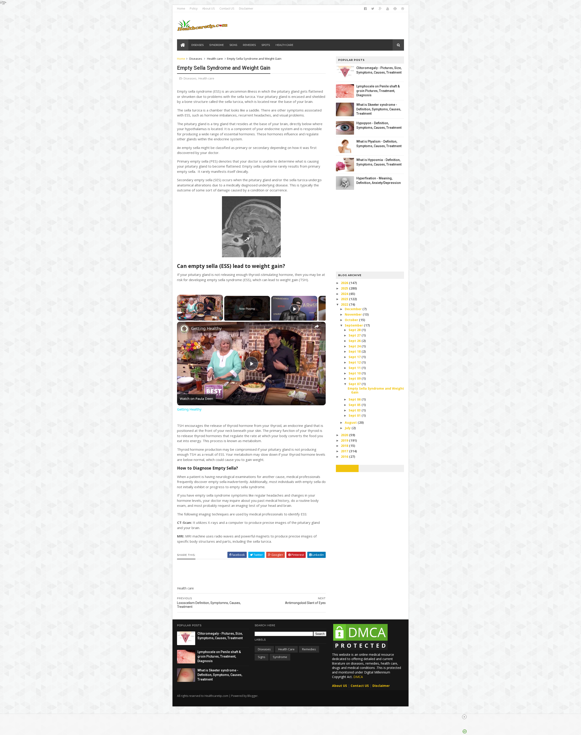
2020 (345, 435)
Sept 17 (355, 357)
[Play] (179, 318)
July (348, 428)
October (352, 320)
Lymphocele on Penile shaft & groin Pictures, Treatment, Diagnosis (378, 90)
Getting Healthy (206, 328)
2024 (345, 294)
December (353, 309)
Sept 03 (355, 410)
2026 (345, 283)
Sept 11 (355, 368)
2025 (345, 288)
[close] (464, 717)
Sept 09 (355, 378)
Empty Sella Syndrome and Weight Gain (376, 390)
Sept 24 (355, 346)
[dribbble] (402, 8)
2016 (345, 456)
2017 (345, 451)
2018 (345, 445)
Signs (261, 657)
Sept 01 (355, 415)
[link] (184, 329)
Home (181, 8)
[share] (317, 326)
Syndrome (280, 657)
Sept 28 (355, 330)
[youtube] (387, 8)
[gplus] (380, 8)
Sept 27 (355, 335)
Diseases (195, 59)
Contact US (226, 8)
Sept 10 (355, 373)
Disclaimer (246, 8)
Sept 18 (355, 351)
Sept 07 (355, 384)
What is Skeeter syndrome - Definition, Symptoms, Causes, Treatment (378, 109)
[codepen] (395, 8)
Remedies (309, 649)
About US (208, 8)
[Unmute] (185, 318)
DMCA (358, 677)
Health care (215, 59)
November (354, 314)
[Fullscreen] (220, 318)
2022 (345, 304)
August (351, 422)
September (354, 325)
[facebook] (365, 8)
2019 (345, 440)
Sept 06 (355, 399)
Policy (194, 8)
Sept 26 (355, 341)
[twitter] (372, 8)
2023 (345, 299)
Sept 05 (355, 405)
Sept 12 (355, 362)
